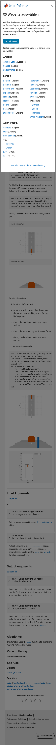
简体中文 (10, 144)
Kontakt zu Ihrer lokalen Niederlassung (28, 165)
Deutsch (35, 105)
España (6, 93)
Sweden (33, 97)
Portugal (33, 93)
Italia (5, 109)
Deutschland (8, 89)
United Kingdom (37, 117)
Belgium (6, 81)
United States (9, 70)
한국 (5, 156)
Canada (6, 66)
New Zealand (9, 136)
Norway (33, 85)
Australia (7, 128)
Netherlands (35, 81)
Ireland (6, 105)
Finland (6, 97)
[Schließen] (52, 6)
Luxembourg (9, 113)
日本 (5, 152)
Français (36, 113)
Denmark (7, 85)
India (5, 132)
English (35, 109)
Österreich (34, 89)
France (6, 101)
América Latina (10, 62)
